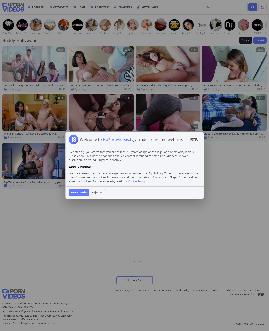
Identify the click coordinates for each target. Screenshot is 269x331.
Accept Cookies (79, 192)
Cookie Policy (136, 181)
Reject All (97, 192)
